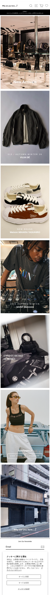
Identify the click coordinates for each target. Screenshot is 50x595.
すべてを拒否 (24, 583)
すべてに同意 (24, 577)
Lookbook (34, 456)
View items (16, 456)
